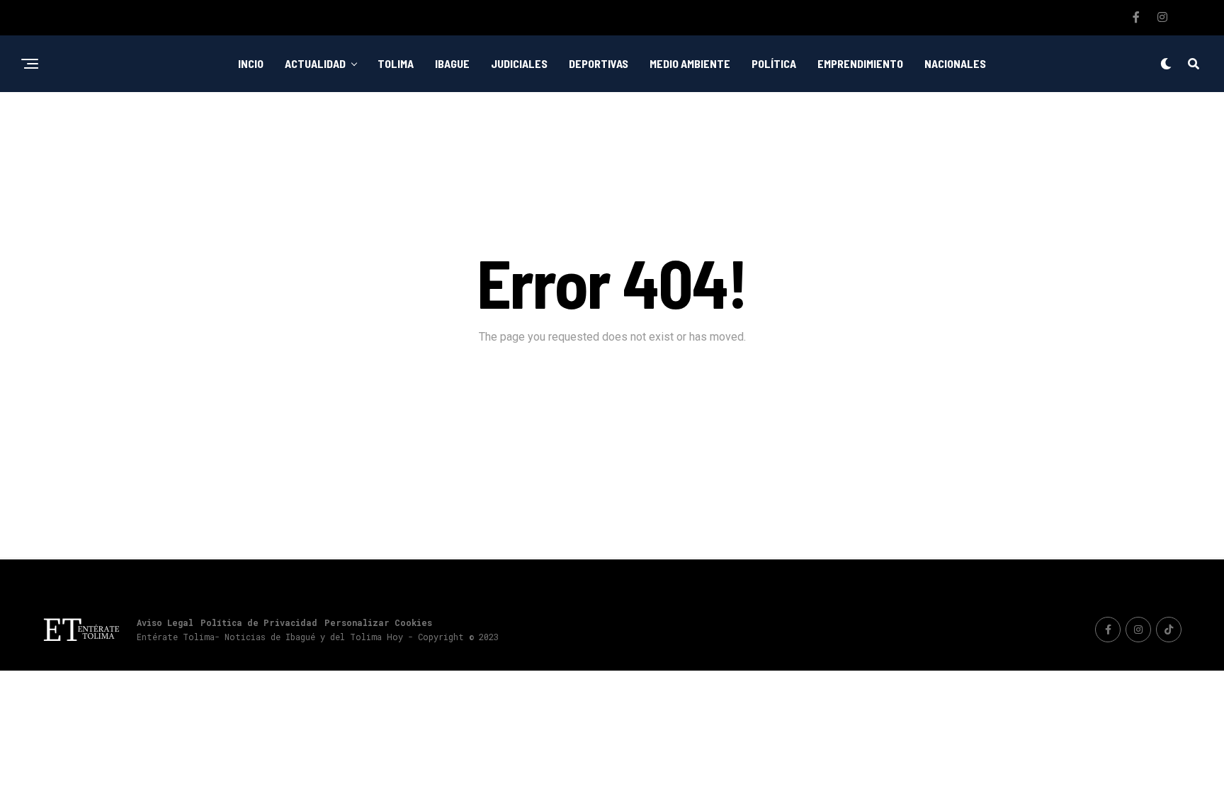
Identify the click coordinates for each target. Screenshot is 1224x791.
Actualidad (315, 63)
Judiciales (519, 63)
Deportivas (598, 63)
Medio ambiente (690, 63)
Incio (251, 63)
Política (774, 63)
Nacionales (955, 63)
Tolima (396, 63)
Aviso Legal (165, 622)
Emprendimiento (860, 63)
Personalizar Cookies (378, 622)
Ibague (452, 63)
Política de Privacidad (258, 622)
